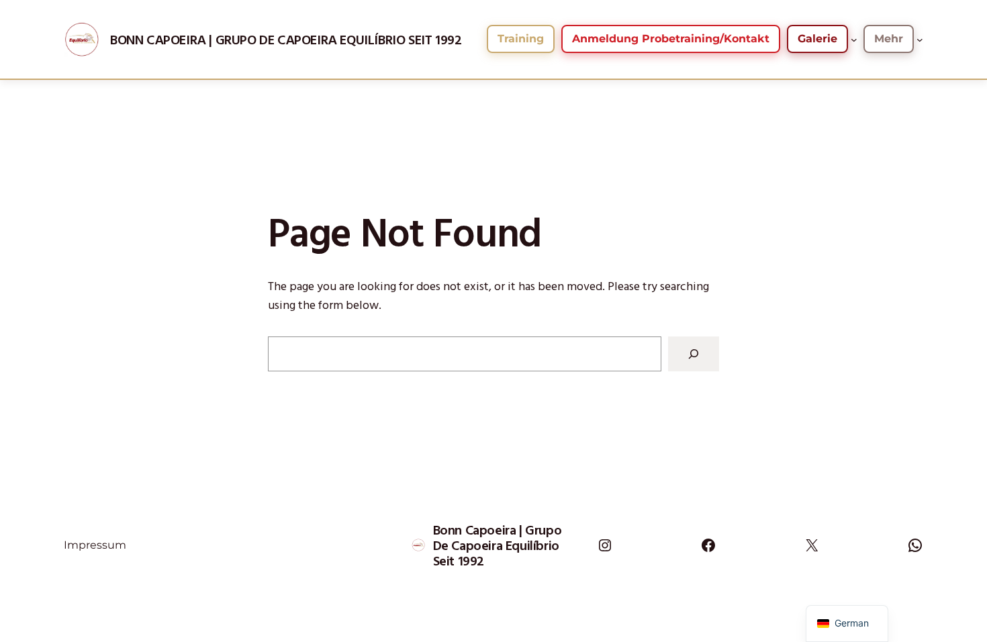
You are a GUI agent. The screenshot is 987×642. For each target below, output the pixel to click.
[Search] (693, 353)
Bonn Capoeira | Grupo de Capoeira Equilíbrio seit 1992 (285, 39)
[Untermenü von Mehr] (919, 39)
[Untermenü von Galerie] (854, 39)
